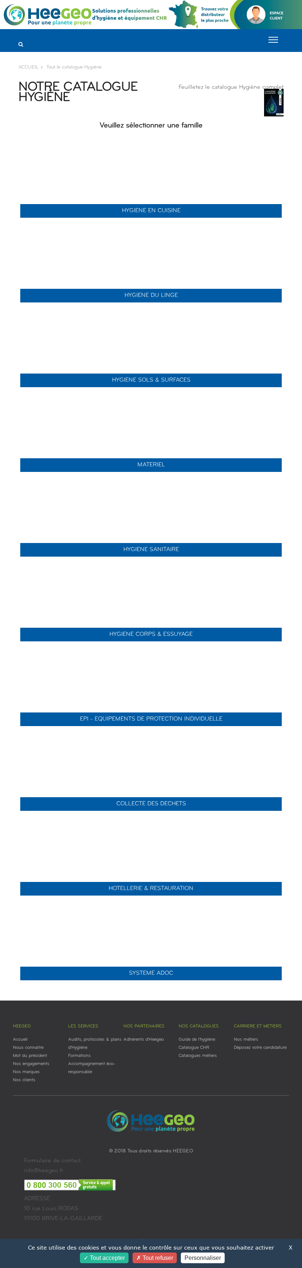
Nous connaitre (28, 1047)
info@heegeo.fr (43, 1171)
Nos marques (26, 1072)
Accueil (20, 1039)
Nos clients (24, 1080)
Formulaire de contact (52, 1161)
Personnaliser (203, 1258)
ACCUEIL (28, 67)
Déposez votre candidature (260, 1047)
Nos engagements (31, 1064)
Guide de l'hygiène (197, 1039)
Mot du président (30, 1056)
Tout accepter (106, 1258)
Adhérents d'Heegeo (143, 1039)
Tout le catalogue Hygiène (74, 67)
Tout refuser (157, 1258)
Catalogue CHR (194, 1047)
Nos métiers (246, 1039)
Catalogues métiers (198, 1056)
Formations (79, 1056)
